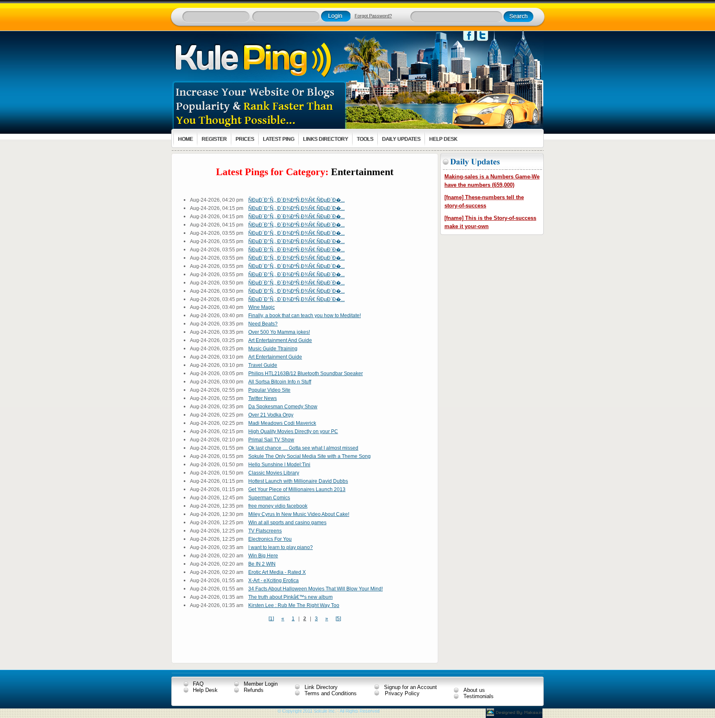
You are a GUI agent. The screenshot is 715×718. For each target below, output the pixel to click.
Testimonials (478, 696)
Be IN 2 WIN (262, 564)
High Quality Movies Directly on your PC (293, 431)
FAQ (198, 684)
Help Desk (205, 690)
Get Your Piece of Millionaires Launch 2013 (297, 489)
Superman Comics (269, 498)
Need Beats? (263, 324)
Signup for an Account (410, 687)
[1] (271, 619)
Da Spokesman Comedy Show (282, 407)
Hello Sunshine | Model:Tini (279, 464)
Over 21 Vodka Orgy (270, 415)
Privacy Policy (402, 693)
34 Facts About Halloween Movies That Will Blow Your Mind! (315, 589)
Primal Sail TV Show (271, 440)
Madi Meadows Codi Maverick (282, 423)
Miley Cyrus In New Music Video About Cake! (298, 514)
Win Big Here (263, 556)
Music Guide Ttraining (273, 349)
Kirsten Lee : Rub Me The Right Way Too (293, 605)
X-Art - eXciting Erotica (273, 580)
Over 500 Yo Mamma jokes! (279, 332)
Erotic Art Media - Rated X (277, 572)
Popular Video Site (269, 390)
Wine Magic (261, 307)
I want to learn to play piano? (280, 547)
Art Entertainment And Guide (280, 340)
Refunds (254, 690)
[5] (338, 619)
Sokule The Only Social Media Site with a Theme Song (309, 456)
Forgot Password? (373, 15)
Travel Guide (262, 365)
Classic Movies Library (273, 473)
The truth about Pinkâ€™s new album (290, 597)
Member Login (261, 684)
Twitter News (262, 398)
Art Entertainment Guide (275, 357)
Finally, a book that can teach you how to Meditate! (304, 315)
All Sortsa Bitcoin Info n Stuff (279, 382)
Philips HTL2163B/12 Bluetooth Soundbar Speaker (305, 373)
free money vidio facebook (277, 506)
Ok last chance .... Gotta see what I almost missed (303, 448)
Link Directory (321, 687)
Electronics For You (270, 539)
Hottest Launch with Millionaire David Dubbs (298, 481)
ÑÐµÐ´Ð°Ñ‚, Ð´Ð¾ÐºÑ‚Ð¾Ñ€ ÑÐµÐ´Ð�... (296, 200)
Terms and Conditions (331, 693)
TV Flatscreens (265, 531)
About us (474, 690)
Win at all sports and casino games (287, 522)
